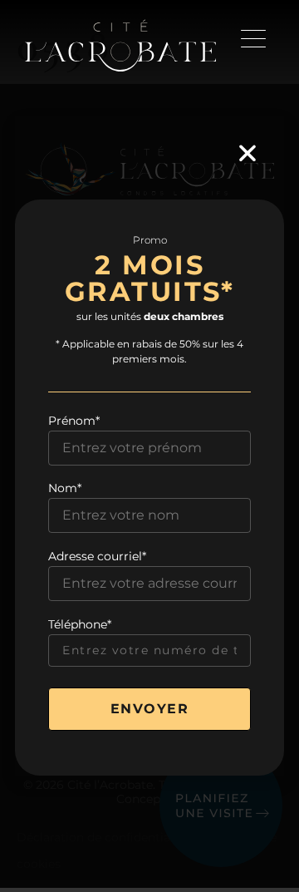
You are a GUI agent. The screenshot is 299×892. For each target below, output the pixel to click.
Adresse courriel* (97, 556)
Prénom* (74, 420)
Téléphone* (79, 624)
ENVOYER (149, 709)
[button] (247, 153)
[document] (149, 446)
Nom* (64, 488)
